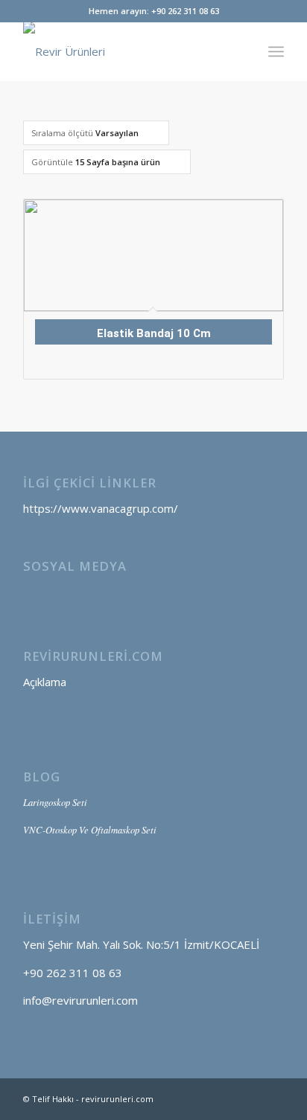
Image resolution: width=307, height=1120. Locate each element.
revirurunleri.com (117, 1098)
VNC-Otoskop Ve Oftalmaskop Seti (89, 829)
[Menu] (276, 51)
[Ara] (243, 51)
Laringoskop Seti (55, 802)
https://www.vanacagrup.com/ (100, 508)
